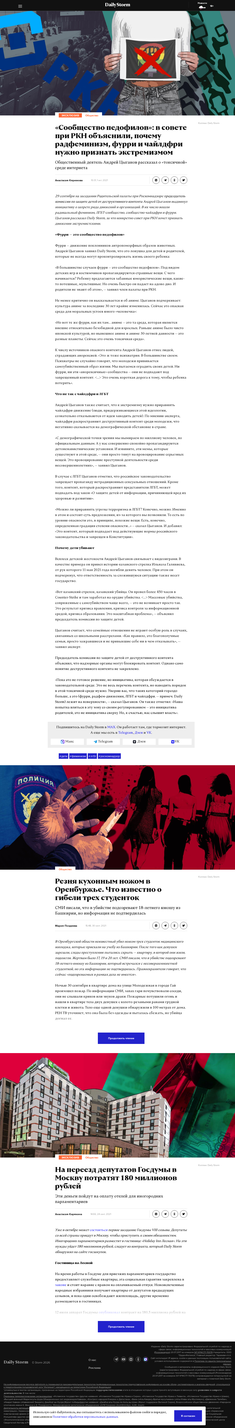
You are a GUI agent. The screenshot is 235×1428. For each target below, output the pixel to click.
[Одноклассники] (138, 1359)
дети (63, 756)
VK (149, 733)
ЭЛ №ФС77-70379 (203, 1352)
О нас (92, 1359)
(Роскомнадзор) (162, 1352)
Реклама (94, 1367)
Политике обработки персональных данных (85, 1417)
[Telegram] (116, 1359)
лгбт (92, 756)
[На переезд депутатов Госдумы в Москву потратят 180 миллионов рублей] (156, 1214)
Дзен (139, 733)
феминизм (78, 756)
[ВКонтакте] (130, 1359)
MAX (111, 727)
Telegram (125, 733)
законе (60, 1285)
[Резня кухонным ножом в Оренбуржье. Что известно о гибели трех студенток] (156, 925)
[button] (20, 7)
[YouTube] (123, 1359)
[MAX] (145, 1359)
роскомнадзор (109, 756)
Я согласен (188, 1415)
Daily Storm (117, 5)
